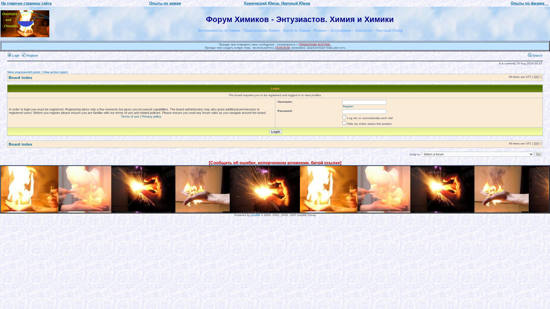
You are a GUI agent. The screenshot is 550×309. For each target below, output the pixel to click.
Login (15, 55)
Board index (20, 77)
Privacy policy (151, 116)
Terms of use (130, 116)
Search (536, 55)
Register (31, 55)
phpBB (255, 215)
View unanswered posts (23, 72)
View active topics (55, 72)
